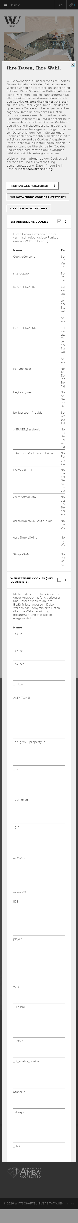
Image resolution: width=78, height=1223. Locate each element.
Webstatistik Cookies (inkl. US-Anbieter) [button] (32, 580)
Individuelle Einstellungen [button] (29, 185)
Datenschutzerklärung (35, 169)
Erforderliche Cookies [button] (29, 221)
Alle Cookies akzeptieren (29, 208)
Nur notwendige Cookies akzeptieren (38, 197)
